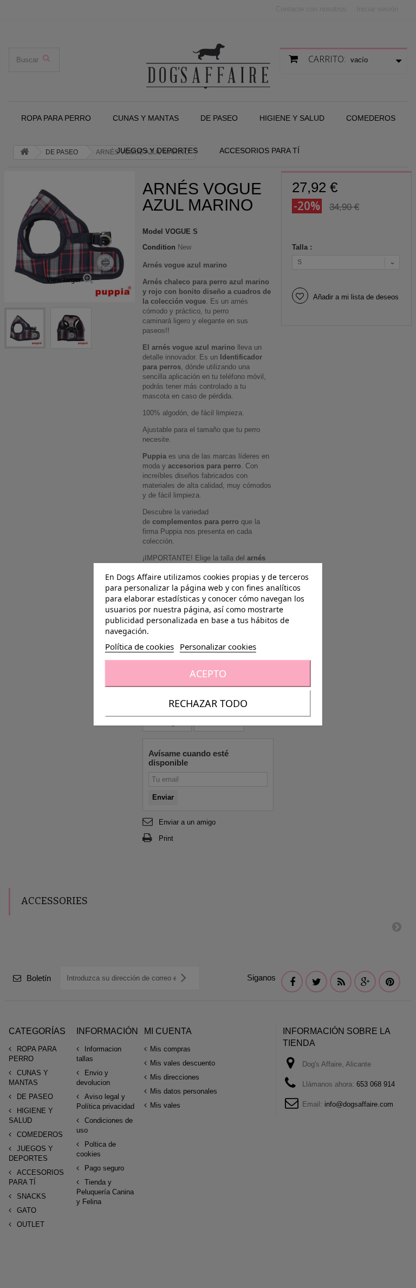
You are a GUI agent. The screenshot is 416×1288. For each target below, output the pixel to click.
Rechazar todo (208, 703)
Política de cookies (139, 646)
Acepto (208, 673)
